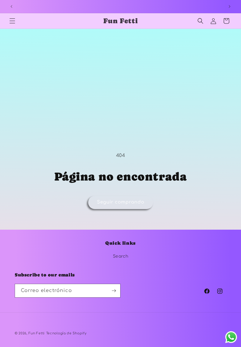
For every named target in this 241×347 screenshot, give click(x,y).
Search (120, 256)
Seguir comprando (120, 202)
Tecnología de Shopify (66, 333)
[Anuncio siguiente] (229, 6)
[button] (12, 20)
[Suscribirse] (113, 291)
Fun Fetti (37, 333)
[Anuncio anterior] (11, 6)
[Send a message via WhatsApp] (231, 337)
